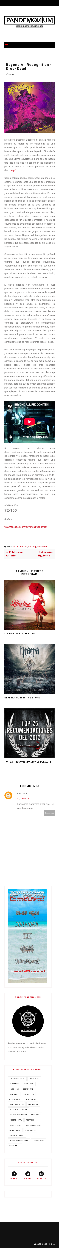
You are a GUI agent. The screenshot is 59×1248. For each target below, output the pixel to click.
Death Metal (28, 1084)
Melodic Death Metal (18, 1115)
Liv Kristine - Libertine (19, 633)
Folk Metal (14, 1094)
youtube (27, 1179)
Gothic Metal (28, 1094)
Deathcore (14, 1089)
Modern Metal (15, 1120)
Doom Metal (28, 1089)
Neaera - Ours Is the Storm (22, 697)
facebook (14, 1179)
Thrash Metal (39, 1140)
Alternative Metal (17, 1079)
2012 (15, 546)
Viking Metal (14, 1146)
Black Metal (34, 1079)
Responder (49, 813)
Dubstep (32, 546)
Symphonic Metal (16, 1135)
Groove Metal (15, 1099)
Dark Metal (14, 1084)
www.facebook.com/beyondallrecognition (25, 526)
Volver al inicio (43, 1244)
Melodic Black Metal (18, 1110)
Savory (22, 793)
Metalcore (42, 546)
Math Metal (33, 1104)
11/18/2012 (23, 798)
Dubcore (23, 546)
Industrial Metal (16, 1104)
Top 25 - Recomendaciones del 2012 (27, 762)
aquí (13, 170)
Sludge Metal (15, 1130)
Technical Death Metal (19, 1140)
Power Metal (14, 1125)
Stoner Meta (30, 1130)
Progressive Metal (32, 1125)
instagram (41, 1179)
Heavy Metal (30, 1099)
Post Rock (30, 1120)
